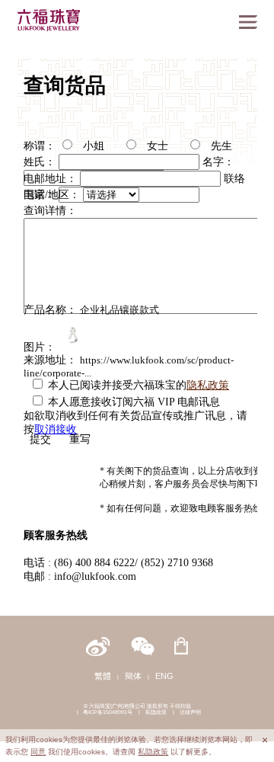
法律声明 (190, 712)
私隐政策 (156, 712)
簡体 (133, 675)
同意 (38, 752)
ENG (164, 675)
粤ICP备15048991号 (107, 712)
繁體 (102, 675)
